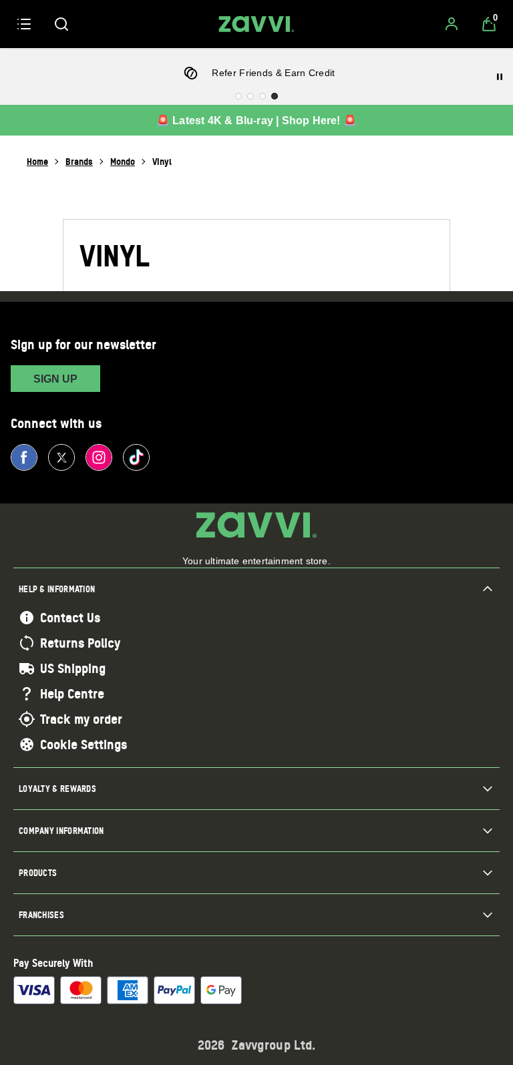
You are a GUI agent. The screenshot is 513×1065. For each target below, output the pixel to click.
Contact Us (70, 618)
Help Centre (72, 694)
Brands (79, 161)
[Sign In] (452, 24)
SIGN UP (55, 379)
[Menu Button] (24, 24)
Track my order (81, 719)
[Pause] (499, 76)
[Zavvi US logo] (256, 24)
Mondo (122, 161)
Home (37, 161)
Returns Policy (80, 643)
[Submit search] (61, 24)
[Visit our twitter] (61, 457)
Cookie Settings (83, 744)
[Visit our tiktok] (136, 457)
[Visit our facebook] (24, 457)
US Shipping (73, 668)
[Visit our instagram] (99, 457)
